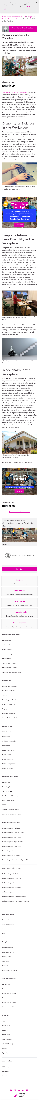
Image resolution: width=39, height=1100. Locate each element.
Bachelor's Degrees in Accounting (11, 883)
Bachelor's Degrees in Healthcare (11, 874)
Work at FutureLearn (8, 924)
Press (3, 929)
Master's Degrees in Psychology (11, 828)
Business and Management (9, 686)
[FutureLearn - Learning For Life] (19, 1094)
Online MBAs (6, 782)
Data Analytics (6, 736)
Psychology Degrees (8, 787)
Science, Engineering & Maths (10, 718)
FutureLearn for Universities (10, 989)
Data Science (6, 745)
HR (25, 17)
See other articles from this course (19, 512)
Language (5, 709)
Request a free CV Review (9, 970)
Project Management (8, 759)
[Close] (36, 3)
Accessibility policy (7, 1044)
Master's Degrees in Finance (10, 851)
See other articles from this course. (22, 29)
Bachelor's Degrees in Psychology (11, 878)
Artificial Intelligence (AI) (9, 741)
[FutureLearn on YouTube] (23, 1090)
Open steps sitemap (8, 1053)
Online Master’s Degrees (9, 663)
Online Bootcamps (7, 654)
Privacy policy (6, 1025)
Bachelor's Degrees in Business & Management (15, 901)
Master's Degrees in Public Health (11, 846)
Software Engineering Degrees (10, 809)
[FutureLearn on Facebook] (11, 1090)
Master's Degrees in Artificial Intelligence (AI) (15, 860)
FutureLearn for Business (9, 993)
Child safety (5, 1067)
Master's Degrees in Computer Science (13, 832)
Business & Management (14, 17)
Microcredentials (7, 649)
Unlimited (5, 966)
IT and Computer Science (9, 704)
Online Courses (6, 640)
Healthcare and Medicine (9, 691)
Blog (3, 933)
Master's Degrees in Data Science (11, 837)
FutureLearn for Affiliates (9, 1007)
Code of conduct (7, 1039)
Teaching (4, 695)
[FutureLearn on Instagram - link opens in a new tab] (15, 1090)
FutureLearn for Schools (9, 1002)
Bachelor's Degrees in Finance (10, 892)
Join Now (19, 569)
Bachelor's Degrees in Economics (11, 887)
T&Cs (3, 1021)
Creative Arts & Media (8, 713)
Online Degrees (6, 658)
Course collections (7, 768)
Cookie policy (6, 1034)
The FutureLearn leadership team (11, 920)
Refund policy (6, 1030)
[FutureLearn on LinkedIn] (27, 1090)
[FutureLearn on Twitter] (19, 1090)
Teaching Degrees (7, 791)
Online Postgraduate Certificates (11, 672)
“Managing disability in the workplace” (15, 92)
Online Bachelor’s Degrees (9, 667)
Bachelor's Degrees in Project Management (14, 896)
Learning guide (6, 956)
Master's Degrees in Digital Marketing (12, 841)
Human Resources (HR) (8, 750)
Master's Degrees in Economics (11, 855)
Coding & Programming (9, 764)
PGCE (4, 805)
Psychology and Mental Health (11, 700)
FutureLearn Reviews (8, 952)
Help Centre (5, 1071)
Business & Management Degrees (11, 814)
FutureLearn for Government (10, 998)
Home (4, 17)
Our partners (6, 984)
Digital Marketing (7, 732)
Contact (4, 1076)
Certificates (5, 961)
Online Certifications (8, 645)
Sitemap (4, 1048)
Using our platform (7, 947)
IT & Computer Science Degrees (11, 796)
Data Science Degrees (8, 800)
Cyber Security (6, 754)
